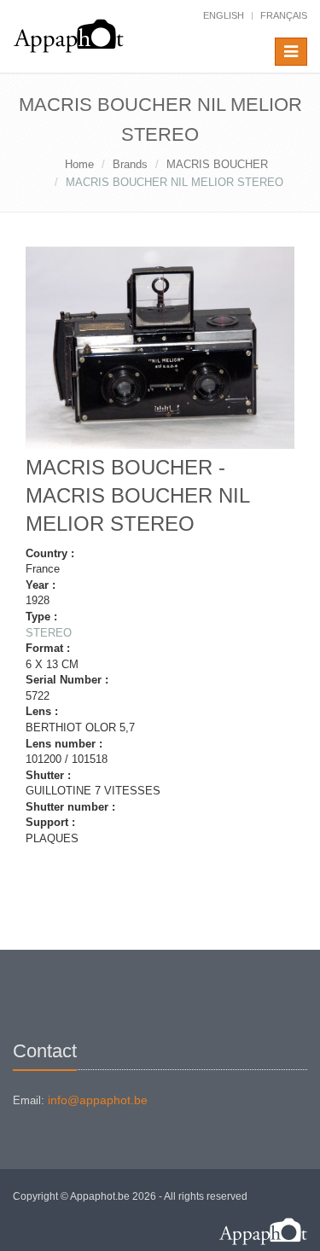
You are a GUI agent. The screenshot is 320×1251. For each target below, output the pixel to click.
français (283, 15)
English (223, 15)
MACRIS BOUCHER (217, 164)
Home (79, 164)
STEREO (49, 632)
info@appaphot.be (98, 1100)
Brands (130, 164)
